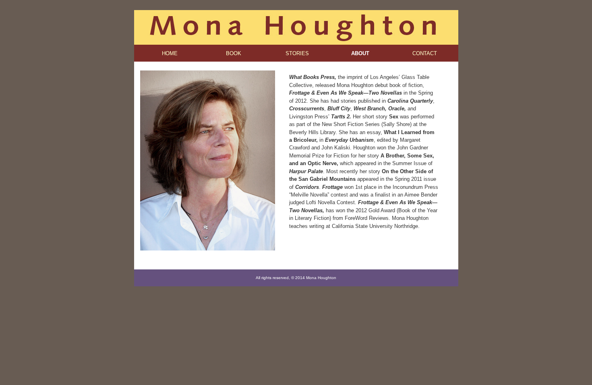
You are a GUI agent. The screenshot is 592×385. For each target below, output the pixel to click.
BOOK (233, 53)
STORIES (297, 53)
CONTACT (424, 53)
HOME (170, 53)
